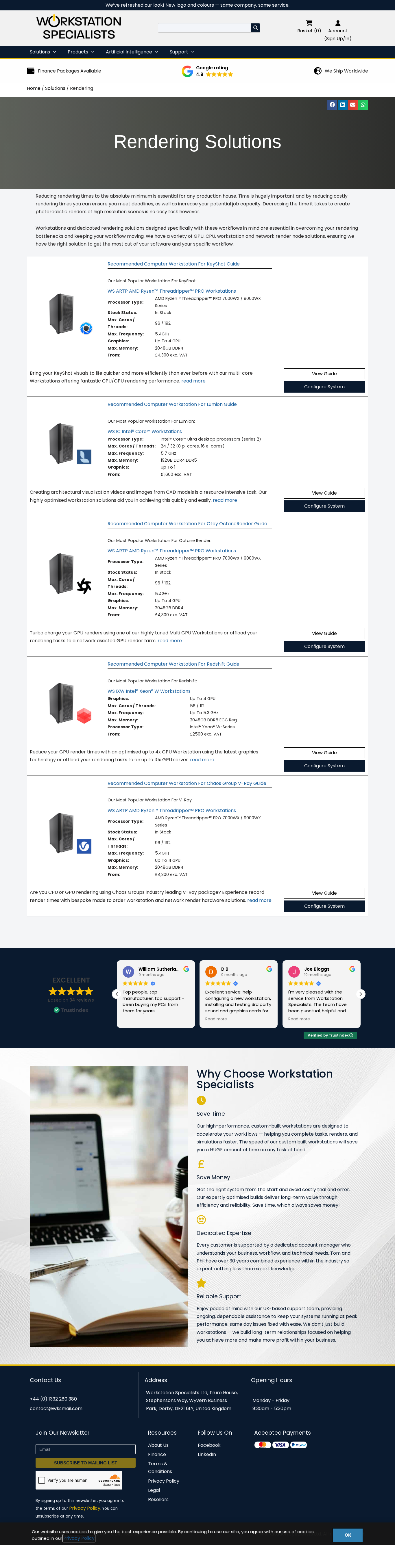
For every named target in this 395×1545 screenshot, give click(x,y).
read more (193, 381)
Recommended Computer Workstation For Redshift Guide (173, 664)
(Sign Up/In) (338, 38)
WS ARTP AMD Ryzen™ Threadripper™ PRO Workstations (172, 291)
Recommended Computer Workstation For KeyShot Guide (174, 264)
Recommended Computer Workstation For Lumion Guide (172, 404)
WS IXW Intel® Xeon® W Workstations (149, 691)
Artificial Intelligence (129, 52)
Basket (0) (309, 30)
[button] (207, 71)
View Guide (324, 373)
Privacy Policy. (85, 1508)
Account (338, 30)
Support (179, 52)
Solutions (40, 52)
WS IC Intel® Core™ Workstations (145, 431)
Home (33, 88)
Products (78, 52)
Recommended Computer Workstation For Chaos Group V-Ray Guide (187, 783)
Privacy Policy (79, 1538)
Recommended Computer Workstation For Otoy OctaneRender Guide (187, 523)
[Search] (255, 27)
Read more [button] (216, 1019)
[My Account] (338, 23)
